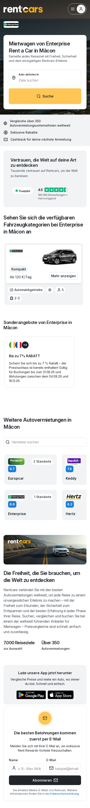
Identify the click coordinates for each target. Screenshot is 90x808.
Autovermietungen (56, 648)
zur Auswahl (12, 648)
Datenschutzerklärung (65, 793)
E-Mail (51, 760)
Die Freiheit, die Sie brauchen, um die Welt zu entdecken (41, 576)
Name (13, 760)
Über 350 (50, 642)
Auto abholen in (29, 74)
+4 (25, 345)
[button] (22, 190)
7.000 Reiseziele (19, 642)
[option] (26, 290)
